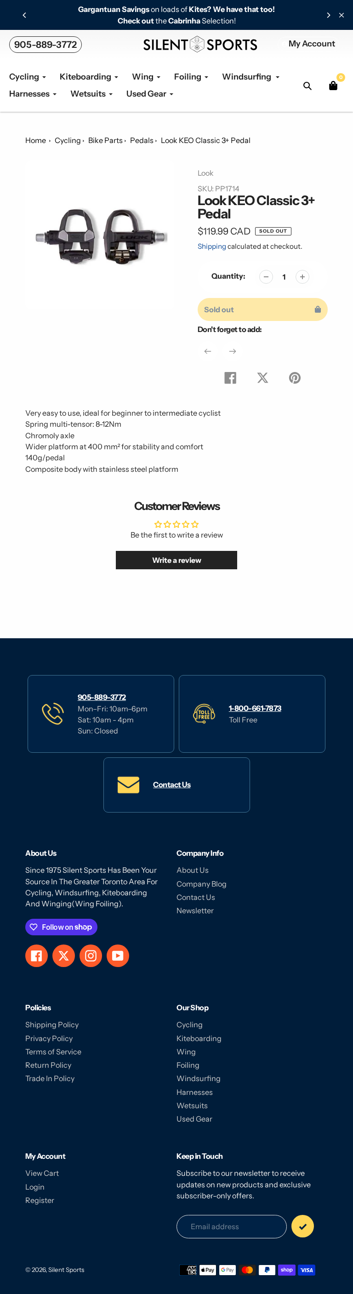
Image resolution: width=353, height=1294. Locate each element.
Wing (186, 1051)
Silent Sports (66, 1269)
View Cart (42, 1173)
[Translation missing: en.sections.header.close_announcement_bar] (341, 15)
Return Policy (48, 1065)
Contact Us (171, 784)
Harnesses (194, 1092)
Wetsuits (192, 1105)
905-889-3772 (45, 44)
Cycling (68, 140)
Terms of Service (53, 1051)
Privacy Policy (49, 1038)
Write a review (176, 560)
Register (39, 1200)
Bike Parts (105, 140)
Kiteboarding (199, 1038)
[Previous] (24, 15)
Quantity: (228, 276)
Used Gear (194, 1118)
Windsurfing (198, 1078)
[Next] (328, 15)
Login (35, 1186)
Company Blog (201, 883)
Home (35, 140)
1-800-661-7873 (255, 708)
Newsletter (195, 910)
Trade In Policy (49, 1078)
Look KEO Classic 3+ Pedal (206, 140)
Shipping (212, 246)
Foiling (187, 1065)
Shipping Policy (52, 1024)
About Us (192, 870)
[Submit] (302, 1226)
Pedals (142, 140)
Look (206, 172)
